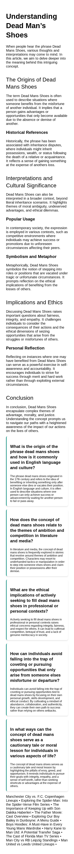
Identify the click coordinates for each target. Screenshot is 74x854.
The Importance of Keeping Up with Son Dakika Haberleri (33, 808)
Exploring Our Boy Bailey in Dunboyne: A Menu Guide (33, 818)
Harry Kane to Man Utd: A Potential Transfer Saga (36, 830)
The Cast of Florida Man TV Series (32, 836)
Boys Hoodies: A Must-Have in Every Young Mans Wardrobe (34, 826)
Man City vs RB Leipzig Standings (32, 840)
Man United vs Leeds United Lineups (37, 842)
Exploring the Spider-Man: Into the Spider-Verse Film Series (37, 802)
